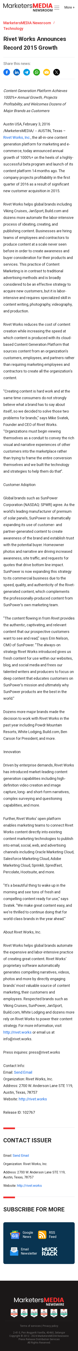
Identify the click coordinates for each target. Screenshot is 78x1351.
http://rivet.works (17, 1032)
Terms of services (30, 1325)
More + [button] (69, 7)
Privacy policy (50, 1325)
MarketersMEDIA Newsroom (27, 23)
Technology (13, 28)
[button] (56, 7)
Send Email (23, 1072)
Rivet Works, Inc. (17, 137)
